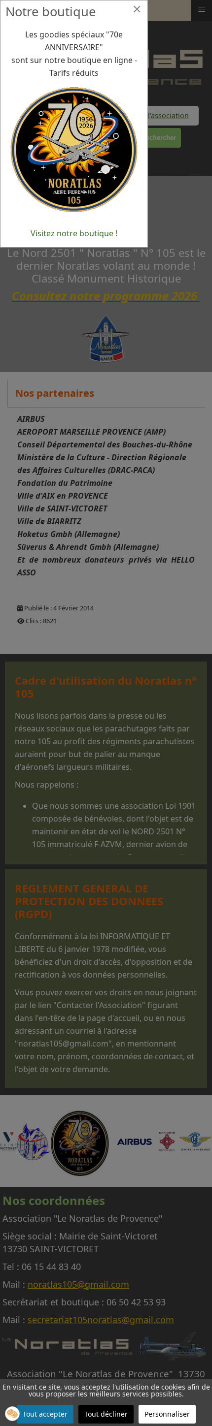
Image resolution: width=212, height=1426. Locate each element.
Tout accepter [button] (45, 1414)
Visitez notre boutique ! (74, 233)
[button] (12, 1413)
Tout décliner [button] (106, 1414)
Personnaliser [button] (167, 1414)
